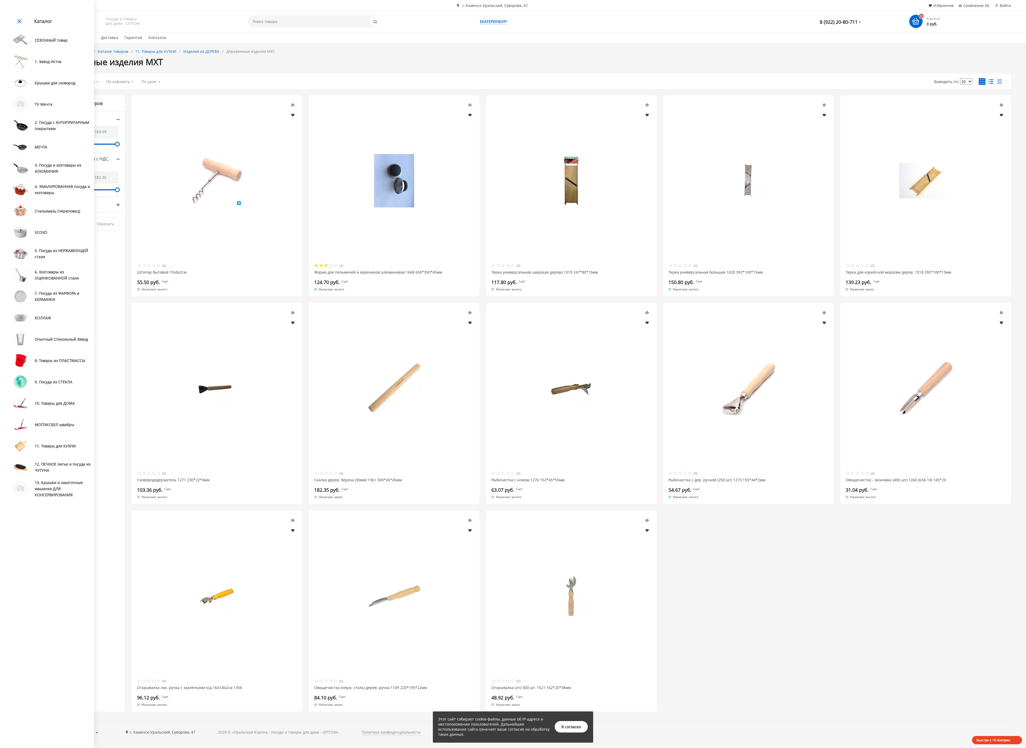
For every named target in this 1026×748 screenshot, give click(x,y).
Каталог (43, 21)
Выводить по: (946, 81)
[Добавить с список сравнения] (293, 105)
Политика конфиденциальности (391, 732)
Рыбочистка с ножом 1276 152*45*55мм (528, 480)
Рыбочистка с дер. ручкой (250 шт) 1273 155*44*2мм (717, 480)
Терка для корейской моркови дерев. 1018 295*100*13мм (898, 272)
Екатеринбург (493, 21)
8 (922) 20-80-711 (839, 22)
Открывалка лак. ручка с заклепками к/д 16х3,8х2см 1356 (189, 687)
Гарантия (133, 37)
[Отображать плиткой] (982, 81)
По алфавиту (118, 81)
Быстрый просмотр (217, 180)
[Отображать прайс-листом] (999, 81)
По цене (148, 81)
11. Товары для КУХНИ (155, 51)
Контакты (157, 37)
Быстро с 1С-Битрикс (994, 740)
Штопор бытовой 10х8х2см (161, 272)
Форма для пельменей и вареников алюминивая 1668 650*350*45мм (378, 272)
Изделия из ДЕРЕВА (201, 51)
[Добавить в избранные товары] (293, 115)
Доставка (109, 37)
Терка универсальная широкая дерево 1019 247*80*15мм (544, 272)
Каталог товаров (113, 51)
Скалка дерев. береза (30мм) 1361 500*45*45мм (358, 480)
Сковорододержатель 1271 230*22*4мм (173, 480)
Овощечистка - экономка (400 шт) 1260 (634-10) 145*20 (896, 480)
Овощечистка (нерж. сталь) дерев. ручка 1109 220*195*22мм (370, 687)
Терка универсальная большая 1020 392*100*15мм (716, 272)
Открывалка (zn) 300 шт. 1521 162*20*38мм (531, 687)
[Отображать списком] (991, 81)
